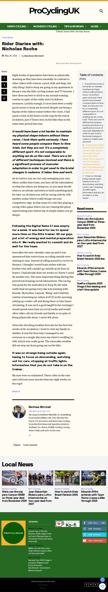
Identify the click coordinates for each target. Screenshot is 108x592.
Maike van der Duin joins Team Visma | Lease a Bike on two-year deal (40, 551)
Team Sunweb (30, 444)
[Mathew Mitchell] (19, 421)
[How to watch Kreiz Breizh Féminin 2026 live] (67, 478)
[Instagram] (91, 585)
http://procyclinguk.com (39, 411)
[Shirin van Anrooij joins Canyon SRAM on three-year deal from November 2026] (14, 478)
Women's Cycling (84, 216)
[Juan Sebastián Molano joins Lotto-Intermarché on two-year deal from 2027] (40, 478)
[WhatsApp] (4, 98)
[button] (101, 11)
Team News (7, 38)
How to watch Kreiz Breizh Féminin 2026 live (66, 495)
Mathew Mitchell (34, 56)
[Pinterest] (4, 91)
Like (103, 523)
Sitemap (43, 588)
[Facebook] (4, 78)
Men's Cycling (83, 234)
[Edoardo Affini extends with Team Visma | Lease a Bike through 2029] (93, 478)
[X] (4, 85)
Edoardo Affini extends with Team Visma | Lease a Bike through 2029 (91, 271)
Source (16, 391)
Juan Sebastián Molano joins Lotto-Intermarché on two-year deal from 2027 (40, 498)
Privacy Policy (43, 585)
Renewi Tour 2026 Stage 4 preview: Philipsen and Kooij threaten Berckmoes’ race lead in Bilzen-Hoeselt (40, 565)
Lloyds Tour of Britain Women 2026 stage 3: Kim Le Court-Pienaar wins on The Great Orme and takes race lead (40, 536)
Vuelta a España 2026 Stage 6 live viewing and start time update (91, 286)
